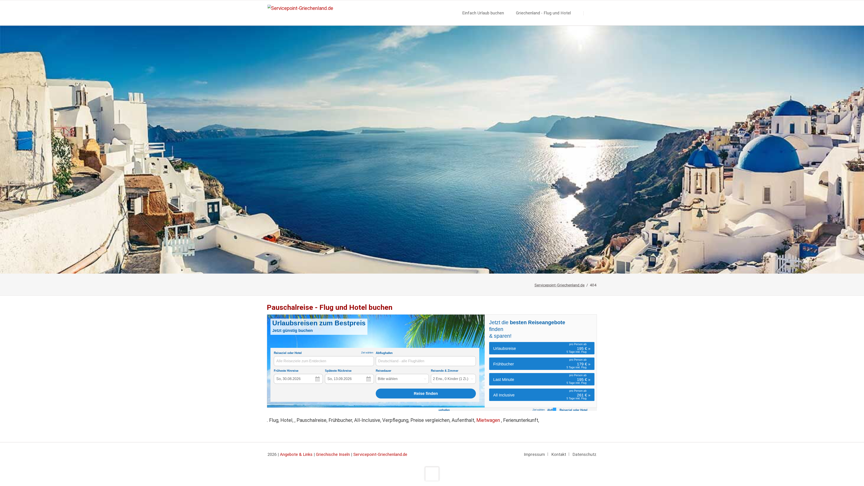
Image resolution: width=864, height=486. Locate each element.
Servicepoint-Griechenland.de (559, 285)
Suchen (591, 13)
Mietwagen (488, 420)
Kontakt (558, 454)
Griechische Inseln (333, 454)
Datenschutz (584, 454)
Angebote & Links (296, 454)
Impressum (534, 454)
